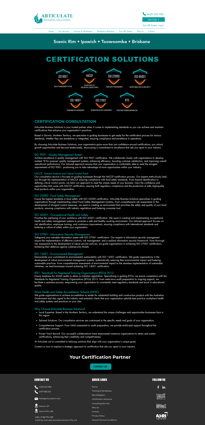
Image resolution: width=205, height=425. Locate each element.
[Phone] (144, 14)
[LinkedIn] (164, 387)
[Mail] (36, 399)
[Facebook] (158, 387)
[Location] (36, 405)
